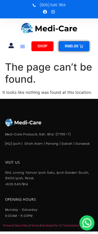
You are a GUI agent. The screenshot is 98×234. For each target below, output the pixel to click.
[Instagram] (53, 12)
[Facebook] (45, 12)
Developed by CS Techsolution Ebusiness (66, 225)
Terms (35, 225)
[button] (22, 46)
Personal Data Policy (16, 225)
